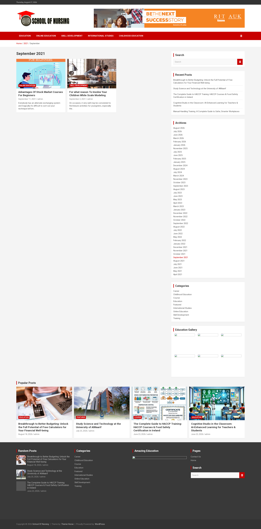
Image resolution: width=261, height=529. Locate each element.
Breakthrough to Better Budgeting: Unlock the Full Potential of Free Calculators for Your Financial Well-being (43, 427)
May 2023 (177, 199)
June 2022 (178, 233)
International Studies (101, 36)
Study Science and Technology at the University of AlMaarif (199, 88)
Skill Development (72, 36)
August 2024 (179, 169)
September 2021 (180, 257)
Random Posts (27, 450)
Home (193, 460)
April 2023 (177, 203)
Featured (177, 304)
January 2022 (179, 244)
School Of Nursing (40, 524)
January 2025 (179, 162)
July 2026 (177, 131)
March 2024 (178, 175)
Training (176, 318)
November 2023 (180, 179)
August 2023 (179, 189)
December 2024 (180, 165)
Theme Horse (67, 524)
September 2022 (180, 223)
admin (40, 99)
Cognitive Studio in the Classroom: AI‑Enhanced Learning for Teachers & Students (213, 427)
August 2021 (179, 261)
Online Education (46, 36)
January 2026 (179, 145)
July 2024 (177, 172)
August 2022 (179, 227)
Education (25, 36)
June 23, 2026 (139, 434)
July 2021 (177, 264)
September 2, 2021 (77, 99)
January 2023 (179, 210)
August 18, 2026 (25, 434)
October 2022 (179, 220)
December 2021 (180, 247)
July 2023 (177, 192)
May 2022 (177, 237)
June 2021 (178, 267)
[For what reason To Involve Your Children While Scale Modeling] (91, 74)
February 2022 (179, 240)
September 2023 (180, 186)
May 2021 (177, 271)
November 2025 (180, 148)
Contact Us (196, 456)
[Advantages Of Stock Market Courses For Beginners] (41, 74)
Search (240, 62)
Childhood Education (131, 36)
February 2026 (179, 141)
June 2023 (178, 196)
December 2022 (180, 213)
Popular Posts (27, 382)
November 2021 (180, 250)
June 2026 (178, 135)
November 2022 (180, 216)
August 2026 (179, 128)
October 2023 (179, 182)
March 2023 (178, 206)
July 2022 (177, 230)
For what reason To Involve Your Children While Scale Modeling (88, 93)
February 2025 (179, 158)
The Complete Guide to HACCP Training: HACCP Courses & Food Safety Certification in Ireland (157, 427)
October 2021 (179, 254)
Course (176, 298)
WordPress (100, 524)
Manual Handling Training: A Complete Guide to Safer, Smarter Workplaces (206, 111)
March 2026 (178, 138)
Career (176, 291)
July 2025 (177, 152)
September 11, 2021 (27, 99)
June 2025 (178, 155)
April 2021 (177, 274)
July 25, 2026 (81, 431)
